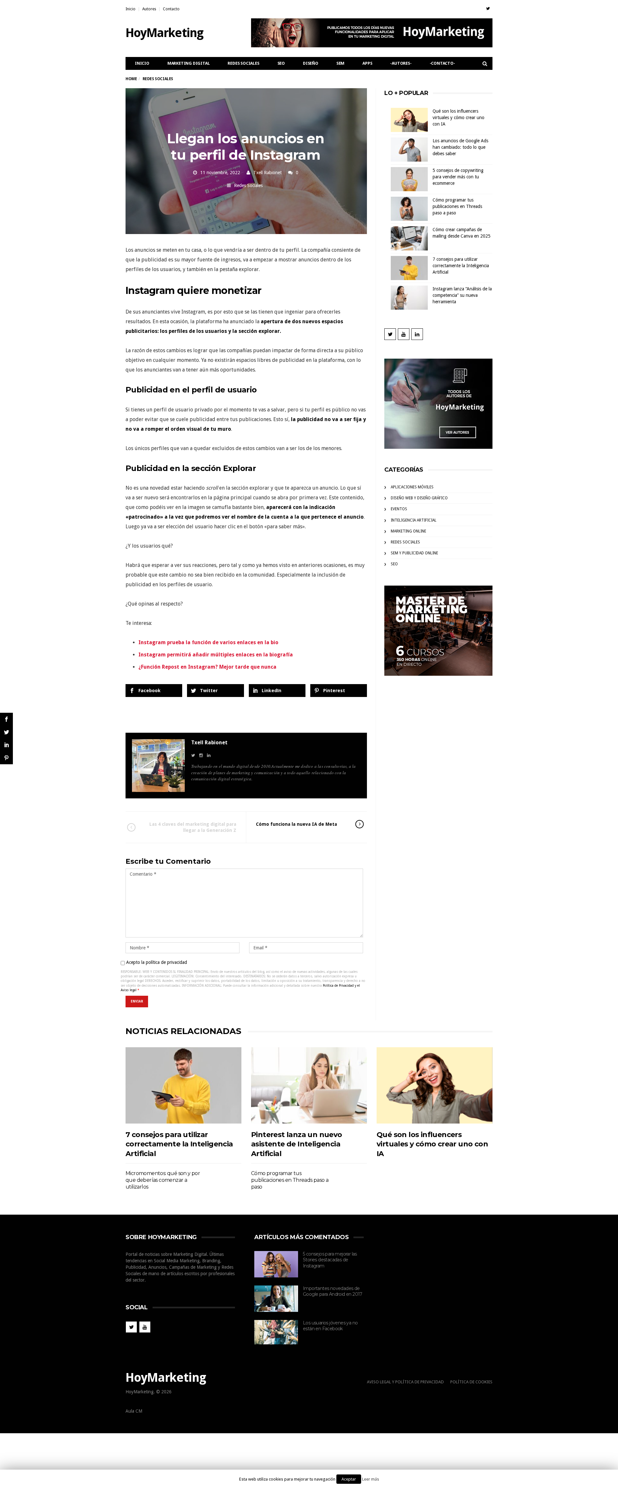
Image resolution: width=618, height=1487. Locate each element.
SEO (281, 63)
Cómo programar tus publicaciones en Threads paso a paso (457, 206)
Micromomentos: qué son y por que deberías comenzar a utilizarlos (163, 1180)
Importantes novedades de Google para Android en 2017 (332, 1291)
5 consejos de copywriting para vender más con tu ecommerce (458, 177)
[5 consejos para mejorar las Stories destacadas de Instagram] (276, 1264)
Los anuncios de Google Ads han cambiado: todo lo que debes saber (460, 147)
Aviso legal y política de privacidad (405, 1381)
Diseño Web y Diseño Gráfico (419, 498)
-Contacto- (442, 63)
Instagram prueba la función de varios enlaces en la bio (208, 642)
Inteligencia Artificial (413, 520)
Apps (367, 63)
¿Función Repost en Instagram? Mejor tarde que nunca (207, 667)
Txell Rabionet (267, 172)
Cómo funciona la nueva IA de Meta (296, 824)
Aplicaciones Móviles (412, 487)
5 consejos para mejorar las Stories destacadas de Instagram (330, 1260)
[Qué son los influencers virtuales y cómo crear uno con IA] (434, 1085)
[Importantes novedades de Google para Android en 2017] (276, 1298)
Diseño (310, 63)
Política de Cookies (471, 1381)
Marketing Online (408, 531)
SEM (340, 63)
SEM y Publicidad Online (414, 553)
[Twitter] (488, 8)
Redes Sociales (243, 63)
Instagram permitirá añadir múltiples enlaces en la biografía (215, 655)
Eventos (399, 509)
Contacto (171, 9)
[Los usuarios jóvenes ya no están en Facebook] (276, 1332)
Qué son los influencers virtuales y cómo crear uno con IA (458, 117)
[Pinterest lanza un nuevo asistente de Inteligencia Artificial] (309, 1085)
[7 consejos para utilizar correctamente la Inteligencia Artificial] (183, 1085)
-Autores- (400, 63)
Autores (149, 9)
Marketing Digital (188, 63)
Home (131, 79)
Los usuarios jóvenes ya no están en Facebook (330, 1326)
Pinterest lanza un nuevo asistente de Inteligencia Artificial (296, 1144)
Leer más (370, 1479)
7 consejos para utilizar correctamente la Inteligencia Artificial (461, 266)
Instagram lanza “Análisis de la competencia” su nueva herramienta (462, 295)
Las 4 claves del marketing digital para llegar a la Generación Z (192, 827)
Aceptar (349, 1479)
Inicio (131, 9)
